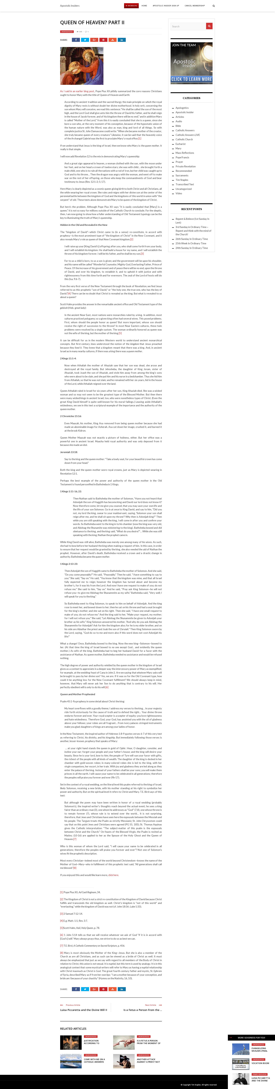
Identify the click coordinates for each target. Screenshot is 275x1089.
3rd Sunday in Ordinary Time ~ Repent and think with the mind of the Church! (193, 231)
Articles (180, 116)
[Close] (231, 1037)
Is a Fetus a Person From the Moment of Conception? (148, 1043)
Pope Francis (182, 157)
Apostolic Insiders (69, 5)
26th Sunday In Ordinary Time (192, 238)
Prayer (179, 161)
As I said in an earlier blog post (77, 91)
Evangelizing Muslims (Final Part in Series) (259, 1051)
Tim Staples (182, 179)
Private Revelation (259, 1074)
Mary (178, 148)
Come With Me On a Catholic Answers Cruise (94, 1062)
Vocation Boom (260, 1063)
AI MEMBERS (131, 6)
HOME (144, 6)
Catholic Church (184, 139)
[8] (74, 867)
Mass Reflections (185, 152)
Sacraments (182, 175)
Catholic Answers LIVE (188, 134)
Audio (179, 121)
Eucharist (181, 143)
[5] (120, 333)
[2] (131, 239)
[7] (74, 839)
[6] (106, 687)
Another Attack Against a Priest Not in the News (148, 1062)
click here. (113, 875)
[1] (139, 138)
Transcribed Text (185, 184)
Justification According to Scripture (91, 1043)
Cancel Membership (195, 6)
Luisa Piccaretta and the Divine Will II (83, 1010)
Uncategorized (67, 32)
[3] (142, 253)
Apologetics (182, 107)
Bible (178, 125)
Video (179, 193)
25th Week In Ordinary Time (191, 243)
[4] (69, 293)
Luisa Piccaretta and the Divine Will (261, 1081)
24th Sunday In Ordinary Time (192, 247)
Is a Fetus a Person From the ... (142, 1010)
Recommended (184, 170)
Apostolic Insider (185, 112)
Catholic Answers (185, 130)
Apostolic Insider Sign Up (166, 6)
